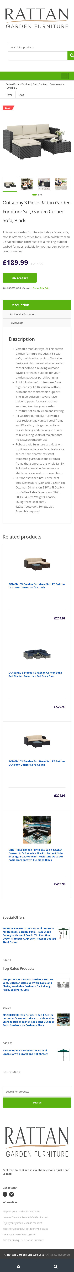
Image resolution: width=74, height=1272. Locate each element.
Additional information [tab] (22, 314)
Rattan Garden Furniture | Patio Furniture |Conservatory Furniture (35, 85)
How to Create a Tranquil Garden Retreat (25, 1217)
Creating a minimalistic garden (19, 1234)
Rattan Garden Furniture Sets (25, 1254)
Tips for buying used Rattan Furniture (23, 1240)
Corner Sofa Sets (41, 288)
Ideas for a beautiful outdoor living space (25, 1228)
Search (37, 1102)
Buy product (20, 277)
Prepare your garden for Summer (21, 1211)
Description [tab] (19, 305)
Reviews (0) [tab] (16, 322)
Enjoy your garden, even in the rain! (22, 1223)
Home (9, 94)
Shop (21, 94)
